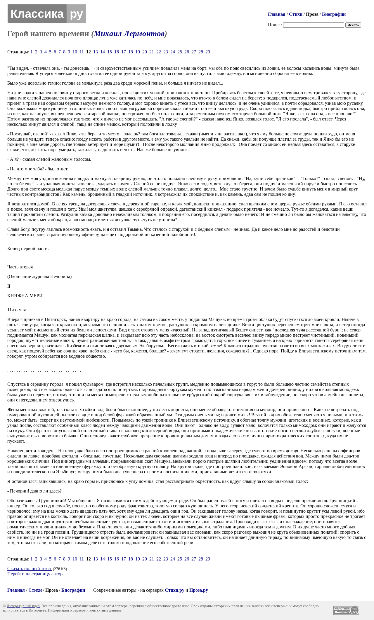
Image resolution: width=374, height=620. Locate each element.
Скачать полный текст (29, 568)
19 (137, 51)
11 (81, 51)
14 (102, 51)
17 (123, 51)
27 (193, 51)
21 (151, 51)
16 (116, 51)
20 (144, 51)
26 (186, 51)
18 (130, 51)
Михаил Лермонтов (129, 33)
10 (74, 51)
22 (158, 51)
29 (207, 51)
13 (95, 51)
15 (109, 51)
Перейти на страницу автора (36, 573)
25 (179, 51)
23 (165, 51)
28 (200, 51)
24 (172, 51)
